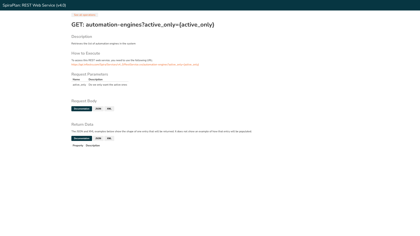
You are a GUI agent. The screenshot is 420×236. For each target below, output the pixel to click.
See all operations (84, 15)
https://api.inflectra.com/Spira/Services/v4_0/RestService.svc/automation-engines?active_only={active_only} (135, 64)
